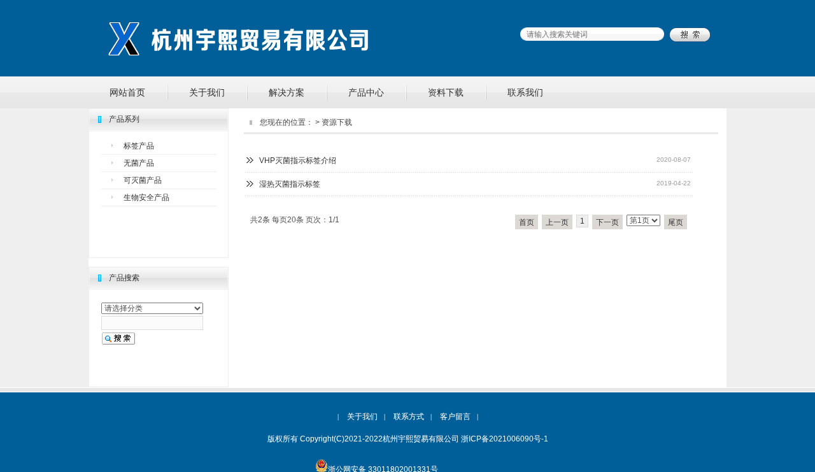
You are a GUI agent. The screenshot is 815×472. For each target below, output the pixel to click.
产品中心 (366, 92)
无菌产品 (139, 163)
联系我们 (525, 92)
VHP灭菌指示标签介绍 (297, 160)
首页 (526, 222)
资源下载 (337, 122)
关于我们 (207, 92)
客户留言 (455, 416)
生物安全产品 (146, 197)
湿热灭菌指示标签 (289, 184)
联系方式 (408, 416)
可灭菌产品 (143, 180)
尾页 (675, 222)
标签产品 (139, 145)
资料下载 (446, 92)
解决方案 (286, 92)
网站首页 (127, 92)
